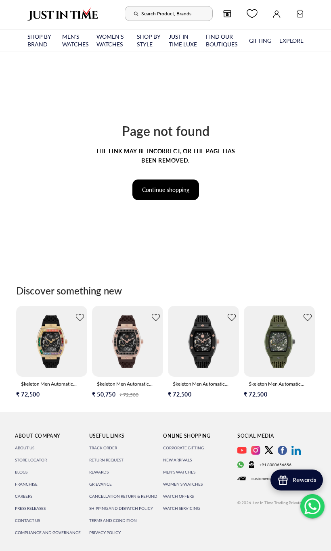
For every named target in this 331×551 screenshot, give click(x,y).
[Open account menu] (276, 13)
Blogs (21, 472)
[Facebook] (282, 450)
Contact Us (27, 520)
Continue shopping (165, 189)
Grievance (100, 484)
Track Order (103, 447)
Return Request (106, 459)
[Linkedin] (296, 450)
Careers (23, 496)
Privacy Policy (105, 532)
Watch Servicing (181, 508)
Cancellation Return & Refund (123, 496)
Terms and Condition (113, 520)
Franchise (26, 484)
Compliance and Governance (48, 532)
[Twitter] (269, 450)
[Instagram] (255, 450)
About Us (24, 447)
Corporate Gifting (183, 447)
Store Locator (31, 459)
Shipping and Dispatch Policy (121, 508)
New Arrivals (177, 459)
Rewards (99, 472)
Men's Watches (179, 472)
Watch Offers (178, 496)
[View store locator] (227, 14)
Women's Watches (183, 484)
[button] (80, 318)
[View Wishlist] (252, 13)
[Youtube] (242, 450)
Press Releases (30, 508)
